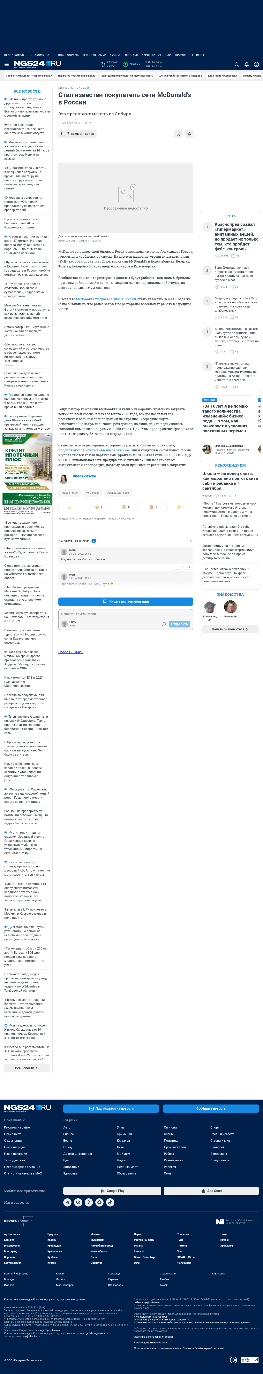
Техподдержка (14, 1160)
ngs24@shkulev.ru (50, 1330)
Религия (170, 1167)
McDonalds (92, 492)
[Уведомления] (246, 64)
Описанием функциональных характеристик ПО (162, 1319)
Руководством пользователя (151, 1316)
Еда (66, 1160)
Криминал (124, 1134)
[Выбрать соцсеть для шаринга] (189, 134)
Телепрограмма (95, 55)
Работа (169, 1154)
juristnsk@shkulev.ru (98, 1333)
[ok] (89, 1202)
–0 (188, 567)
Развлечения (173, 1160)
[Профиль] (256, 64)
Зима (121, 1127)
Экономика (218, 1154)
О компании (13, 1140)
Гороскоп (130, 55)
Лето (120, 1147)
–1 (188, 591)
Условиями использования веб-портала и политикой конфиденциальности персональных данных (192, 1322)
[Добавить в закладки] (178, 134)
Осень (168, 1134)
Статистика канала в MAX (23, 1173)
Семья (168, 1173)
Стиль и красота (222, 1134)
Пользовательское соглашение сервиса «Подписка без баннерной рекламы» (179, 1348)
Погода (58, 55)
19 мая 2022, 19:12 (69, 123)
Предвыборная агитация (22, 1167)
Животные (71, 1167)
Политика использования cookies (153, 1336)
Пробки (132, 64)
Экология (217, 1147)
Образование (126, 1173)
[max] (99, 1202)
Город (67, 1147)
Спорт (214, 1127)
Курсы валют (151, 55)
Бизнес (68, 1134)
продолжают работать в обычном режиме (93, 450)
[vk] (78, 1202)
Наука (121, 1160)
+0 (176, 567)
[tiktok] (110, 1202)
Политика (171, 1140)
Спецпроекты (220, 1160)
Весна (67, 1140)
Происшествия (175, 1147)
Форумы (73, 55)
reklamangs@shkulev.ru (147, 1302)
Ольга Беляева (84, 476)
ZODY (168, 55)
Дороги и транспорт (77, 1154)
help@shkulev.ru (31, 1336)
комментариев (80, 134)
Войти (72, 625)
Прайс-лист (12, 1134)
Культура (123, 1140)
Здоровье (70, 1173)
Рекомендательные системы (150, 1342)
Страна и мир (220, 1140)
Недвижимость (16, 55)
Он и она (170, 1127)
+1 (176, 591)
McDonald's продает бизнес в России (106, 299)
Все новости (27, 91)
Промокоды (184, 55)
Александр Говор (118, 492)
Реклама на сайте (17, 1127)
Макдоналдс (70, 492)
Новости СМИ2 (70, 652)
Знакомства (40, 55)
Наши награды (14, 1147)
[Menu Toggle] (7, 64)
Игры (200, 55)
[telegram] (67, 1202)
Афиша (115, 55)
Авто (66, 1127)
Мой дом (123, 1154)
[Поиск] (237, 64)
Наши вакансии (15, 1154)
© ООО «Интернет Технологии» (23, 1360)
